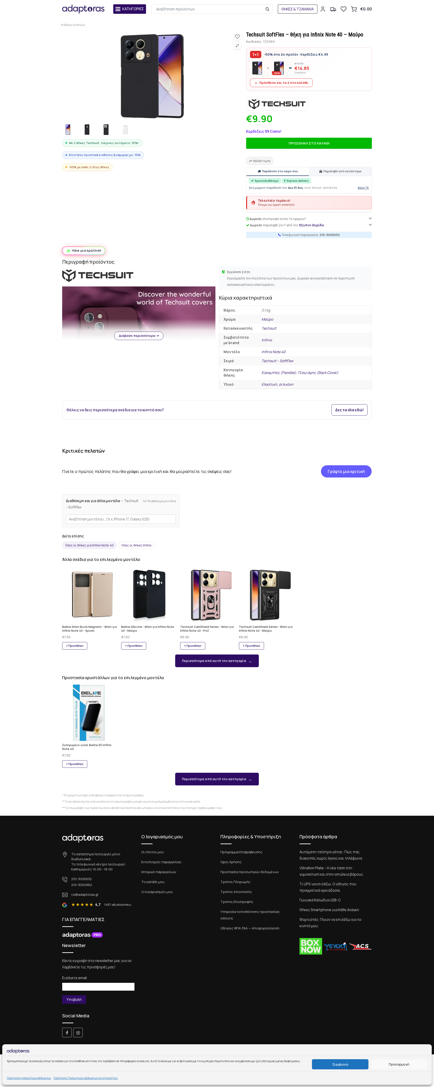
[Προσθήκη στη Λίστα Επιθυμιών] (237, 36)
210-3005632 (329, 235)
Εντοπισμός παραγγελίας (161, 862)
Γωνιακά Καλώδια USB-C (320, 900)
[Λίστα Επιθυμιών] (344, 9)
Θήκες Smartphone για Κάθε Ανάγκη (329, 909)
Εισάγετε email (74, 977)
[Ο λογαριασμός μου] (323, 9)
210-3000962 (81, 884)
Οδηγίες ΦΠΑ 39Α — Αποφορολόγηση (249, 928)
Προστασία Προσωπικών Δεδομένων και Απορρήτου (85, 1078)
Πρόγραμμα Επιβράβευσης (241, 852)
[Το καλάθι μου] (354, 9)
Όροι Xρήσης (231, 862)
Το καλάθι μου (153, 881)
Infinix (267, 340)
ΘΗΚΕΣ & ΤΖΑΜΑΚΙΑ (297, 9)
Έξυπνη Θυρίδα (311, 225)
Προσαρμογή (399, 1064)
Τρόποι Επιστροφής (236, 901)
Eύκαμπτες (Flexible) (279, 372)
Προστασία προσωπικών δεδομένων (29, 1078)
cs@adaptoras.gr (85, 894)
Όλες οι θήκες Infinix (136, 545)
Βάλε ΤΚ (363, 188)
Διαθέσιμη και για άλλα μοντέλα (102, 504)
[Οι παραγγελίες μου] (333, 9)
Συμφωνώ (340, 1064)
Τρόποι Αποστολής (236, 891)
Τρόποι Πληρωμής (235, 881)
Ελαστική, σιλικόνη (277, 384)
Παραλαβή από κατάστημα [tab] (342, 171)
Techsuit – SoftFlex (277, 360)
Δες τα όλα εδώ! (349, 409)
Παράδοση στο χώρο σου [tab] (280, 171)
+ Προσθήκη (74, 646)
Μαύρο (267, 319)
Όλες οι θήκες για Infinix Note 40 (89, 545)
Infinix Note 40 (273, 351)
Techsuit (269, 328)
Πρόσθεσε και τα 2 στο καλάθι (283, 82)
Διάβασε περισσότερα (137, 335)
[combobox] (121, 519)
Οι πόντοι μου (152, 852)
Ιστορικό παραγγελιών (158, 872)
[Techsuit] (277, 104)
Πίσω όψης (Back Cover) (318, 372)
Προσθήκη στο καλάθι (309, 143)
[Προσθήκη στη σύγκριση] (237, 45)
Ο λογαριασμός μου (157, 891)
